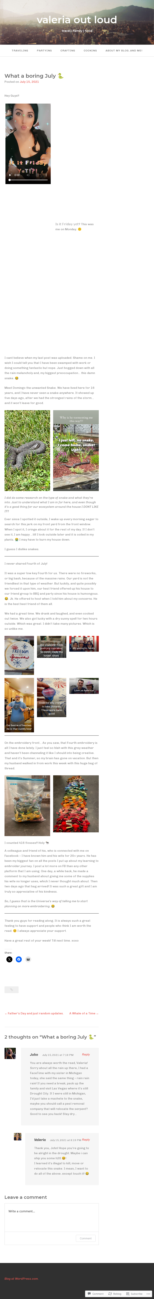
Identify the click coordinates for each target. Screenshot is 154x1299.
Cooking (90, 50)
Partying (44, 50)
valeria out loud (77, 20)
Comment (86, 1238)
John (34, 1055)
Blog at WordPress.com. (22, 1278)
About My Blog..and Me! (124, 50)
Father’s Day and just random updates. (36, 1013)
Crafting (67, 50)
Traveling (20, 50)
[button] (27, 450)
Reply (86, 1054)
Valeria (40, 1140)
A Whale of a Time (82, 1013)
